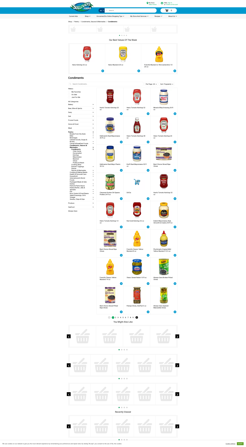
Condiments (112, 22)
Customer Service (107, 432)
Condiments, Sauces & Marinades (93, 22)
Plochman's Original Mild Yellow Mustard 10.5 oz (162, 236)
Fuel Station (132, 432)
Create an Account (172, 4)
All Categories (73, 87)
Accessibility (105, 438)
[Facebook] (158, 427)
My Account (105, 426)
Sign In (170, 3)
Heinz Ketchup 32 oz (79, 51)
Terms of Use (133, 438)
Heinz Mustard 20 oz (115, 51)
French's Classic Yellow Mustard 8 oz (135, 236)
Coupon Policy (106, 435)
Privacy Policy (133, 435)
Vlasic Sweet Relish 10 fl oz (137, 263)
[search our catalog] (107, 10)
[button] (87, 40)
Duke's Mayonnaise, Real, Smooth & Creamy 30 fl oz (162, 208)
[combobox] (101, 10)
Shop (70, 22)
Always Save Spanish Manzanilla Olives (161, 293)
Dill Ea (129, 178)
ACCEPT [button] (240, 443)
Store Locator (106, 429)
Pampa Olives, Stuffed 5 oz (136, 292)
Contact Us (132, 426)
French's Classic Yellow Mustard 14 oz (108, 264)
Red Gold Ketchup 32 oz (135, 207)
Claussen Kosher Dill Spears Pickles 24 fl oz (110, 179)
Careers (131, 429)
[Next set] (136, 303)
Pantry (76, 22)
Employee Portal (74, 438)
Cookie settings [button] (230, 444)
